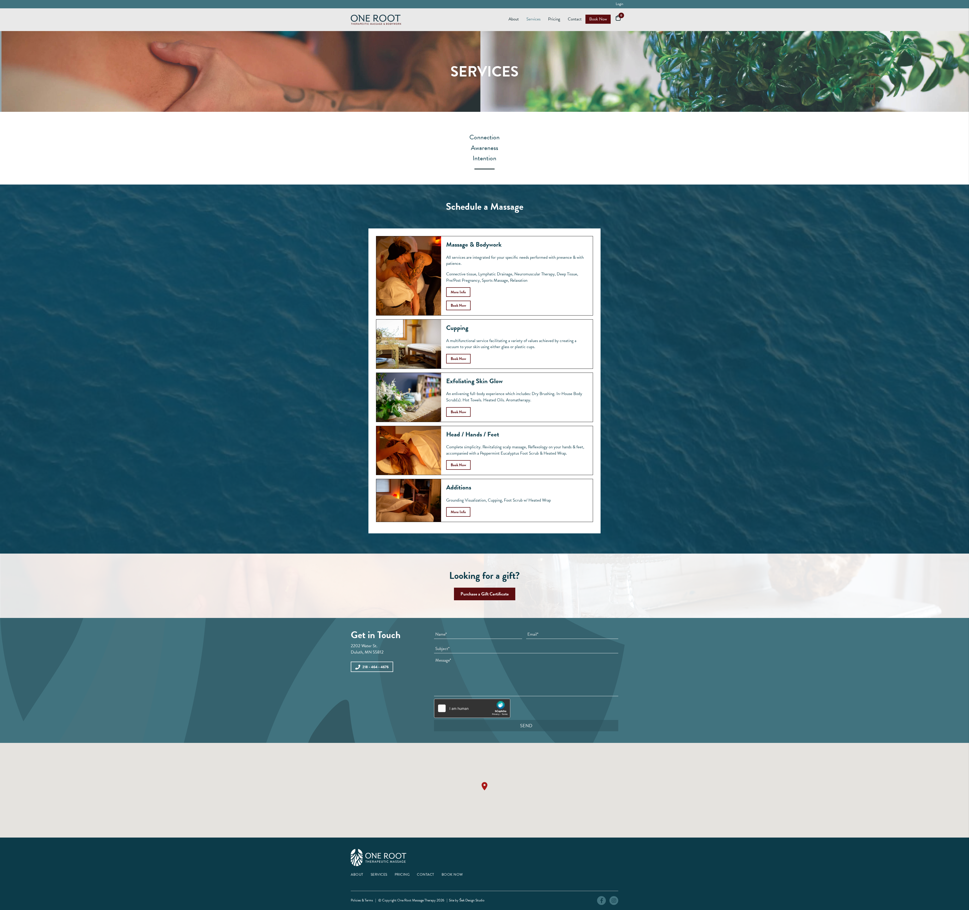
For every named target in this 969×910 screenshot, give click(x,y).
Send (526, 725)
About (357, 874)
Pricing (402, 874)
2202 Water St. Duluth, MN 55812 (367, 649)
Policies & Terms (362, 900)
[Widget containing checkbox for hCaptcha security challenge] (472, 708)
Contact (425, 874)
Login (619, 4)
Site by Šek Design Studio (466, 900)
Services (379, 874)
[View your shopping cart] (617, 18)
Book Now (452, 874)
